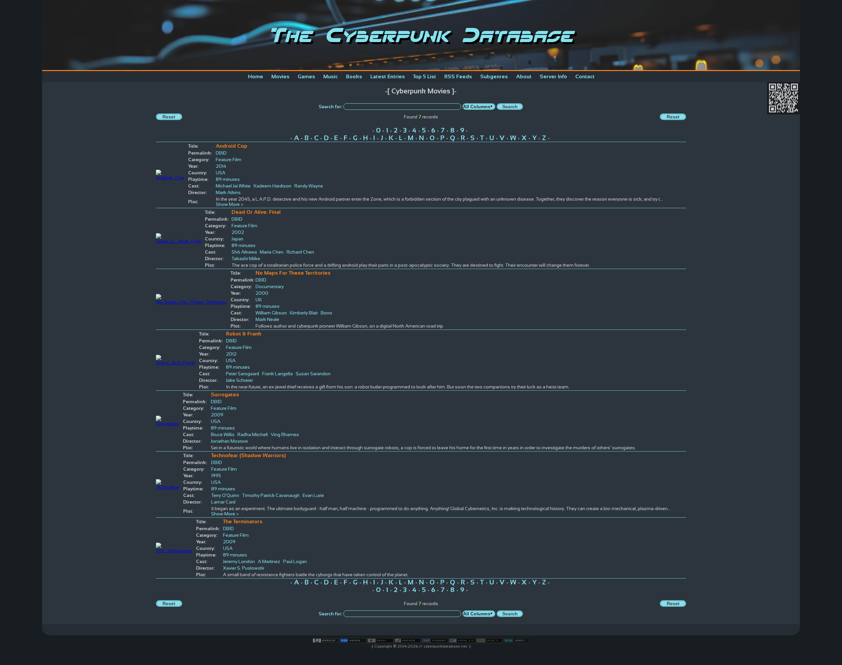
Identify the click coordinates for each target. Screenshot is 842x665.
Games (306, 76)
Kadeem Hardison (272, 185)
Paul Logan (295, 561)
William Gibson (271, 312)
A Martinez (269, 561)
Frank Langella (277, 373)
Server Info (553, 76)
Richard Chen (300, 252)
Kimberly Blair (304, 312)
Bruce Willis (223, 434)
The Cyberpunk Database (421, 35)
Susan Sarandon (313, 373)
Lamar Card (223, 502)
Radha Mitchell (252, 434)
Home (255, 76)
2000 (262, 293)
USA (220, 172)
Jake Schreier (239, 380)
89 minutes (228, 179)
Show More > (229, 204)
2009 (217, 414)
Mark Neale (267, 319)
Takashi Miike (246, 258)
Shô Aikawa (244, 252)
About (524, 76)
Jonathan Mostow (229, 441)
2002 (238, 232)
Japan (237, 238)
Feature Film (228, 159)
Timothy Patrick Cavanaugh (271, 495)
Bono (326, 312)
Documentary (270, 286)
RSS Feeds (458, 76)
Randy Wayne (308, 185)
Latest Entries (387, 76)
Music (330, 76)
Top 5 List (424, 76)
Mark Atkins (228, 192)
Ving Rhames (285, 434)
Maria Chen (272, 252)
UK (259, 299)
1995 (216, 475)
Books (354, 76)
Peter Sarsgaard (242, 373)
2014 (221, 166)
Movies (280, 76)
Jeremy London (239, 561)
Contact (585, 76)
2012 (231, 354)
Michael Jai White (233, 185)
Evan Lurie (313, 495)
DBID (221, 153)
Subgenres (494, 76)
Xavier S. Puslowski (243, 568)
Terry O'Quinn (225, 495)
